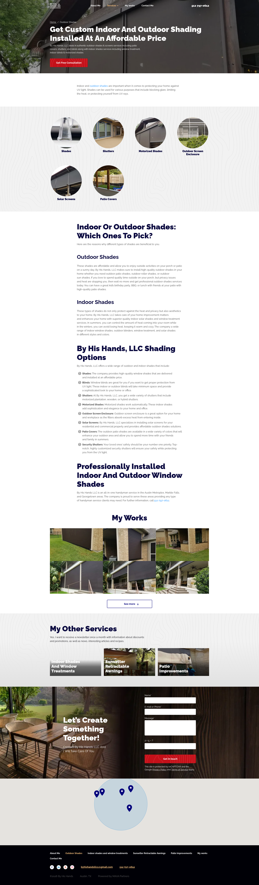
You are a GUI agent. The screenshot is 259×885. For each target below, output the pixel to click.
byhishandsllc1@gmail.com (97, 867)
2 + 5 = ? (149, 740)
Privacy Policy (159, 769)
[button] (129, 808)
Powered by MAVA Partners (113, 876)
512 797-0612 (127, 867)
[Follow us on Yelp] (65, 867)
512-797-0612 (161, 500)
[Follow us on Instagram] (72, 867)
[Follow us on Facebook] (52, 867)
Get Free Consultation (69, 62)
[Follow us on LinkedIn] (59, 867)
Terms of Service (179, 769)
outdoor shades (99, 85)
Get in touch (170, 758)
